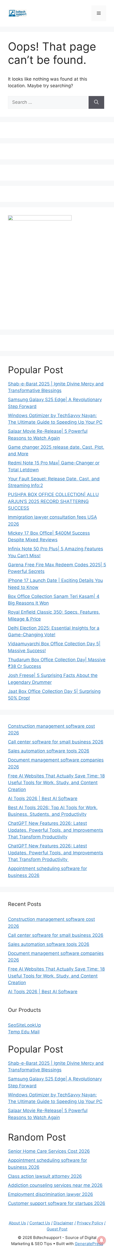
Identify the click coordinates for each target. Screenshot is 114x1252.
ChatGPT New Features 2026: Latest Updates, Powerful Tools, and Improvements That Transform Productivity (55, 830)
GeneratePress (89, 1243)
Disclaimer (63, 1222)
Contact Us (39, 1222)
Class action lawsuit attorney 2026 (45, 1176)
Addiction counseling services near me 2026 (55, 1185)
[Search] (96, 102)
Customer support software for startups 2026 (56, 1203)
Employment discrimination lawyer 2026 (50, 1194)
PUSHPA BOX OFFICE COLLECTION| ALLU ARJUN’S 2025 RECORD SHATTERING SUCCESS (53, 501)
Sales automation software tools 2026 (48, 751)
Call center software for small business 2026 (55, 741)
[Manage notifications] (101, 1240)
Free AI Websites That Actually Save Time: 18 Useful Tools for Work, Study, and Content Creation (56, 782)
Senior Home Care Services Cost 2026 (49, 1151)
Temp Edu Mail (24, 1031)
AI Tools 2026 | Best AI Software (42, 798)
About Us (17, 1222)
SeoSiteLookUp (24, 1025)
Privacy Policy (90, 1222)
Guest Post (57, 1229)
